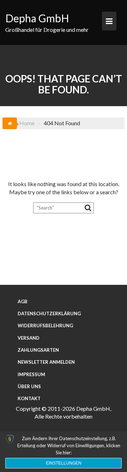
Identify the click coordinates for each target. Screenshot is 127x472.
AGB (23, 301)
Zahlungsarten (38, 350)
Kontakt (29, 398)
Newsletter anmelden (46, 362)
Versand (29, 338)
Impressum (31, 374)
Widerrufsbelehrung (45, 325)
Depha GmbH (37, 18)
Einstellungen (63, 463)
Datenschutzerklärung (49, 313)
